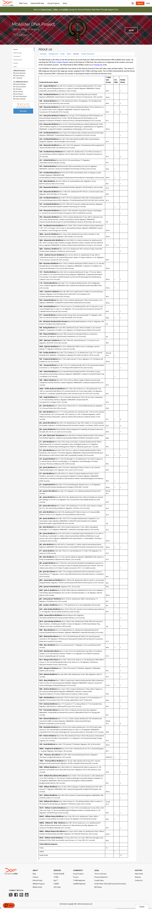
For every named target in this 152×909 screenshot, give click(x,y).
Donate (23, 111)
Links (15, 67)
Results (76, 54)
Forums (75, 877)
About (15, 49)
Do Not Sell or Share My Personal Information (110, 884)
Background (53, 54)
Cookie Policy (99, 880)
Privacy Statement (100, 877)
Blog (34, 874)
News (69, 54)
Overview (43, 54)
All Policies (98, 887)
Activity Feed (17, 60)
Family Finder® (59, 874)
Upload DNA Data (37, 3)
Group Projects (53, 3)
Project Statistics (87, 54)
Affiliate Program (39, 884)
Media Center (37, 887)
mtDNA (65, 10)
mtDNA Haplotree (79, 884)
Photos (15, 63)
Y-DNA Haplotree (79, 880)
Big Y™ (56, 880)
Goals (62, 54)
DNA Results (17, 53)
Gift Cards (57, 887)
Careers (35, 877)
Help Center (139, 874)
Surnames (16, 56)
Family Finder (46, 10)
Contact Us (139, 880)
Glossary (138, 877)
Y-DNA (55, 10)
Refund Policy (37, 880)
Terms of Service (100, 874)
